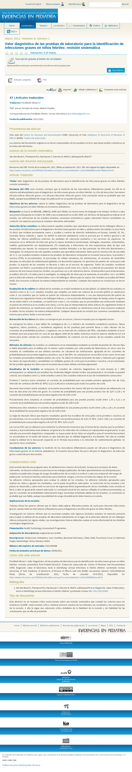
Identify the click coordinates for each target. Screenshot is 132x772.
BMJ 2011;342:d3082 (98, 591)
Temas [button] (43, 25)
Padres (96, 25)
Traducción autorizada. (35, 138)
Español (29, 4)
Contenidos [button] (27, 25)
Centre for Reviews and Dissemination (42, 134)
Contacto (121, 625)
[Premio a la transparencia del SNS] (66, 653)
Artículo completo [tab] (22, 79)
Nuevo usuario (53, 4)
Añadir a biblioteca (87, 89)
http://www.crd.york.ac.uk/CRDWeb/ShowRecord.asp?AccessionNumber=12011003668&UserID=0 (56, 577)
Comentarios (79, 25)
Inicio (11, 25)
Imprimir (67, 89)
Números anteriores (49, 625)
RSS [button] (13, 31)
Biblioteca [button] (113, 25)
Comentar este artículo (115, 89)
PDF (45, 79)
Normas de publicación (74, 625)
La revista (92, 625)
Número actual (30, 625)
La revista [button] (58, 25)
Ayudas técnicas (32, 765)
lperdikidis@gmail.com (79, 113)
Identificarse (75, 4)
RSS (111, 625)
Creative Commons (74, 755)
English (38, 4)
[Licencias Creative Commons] (66, 687)
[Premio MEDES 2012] (66, 636)
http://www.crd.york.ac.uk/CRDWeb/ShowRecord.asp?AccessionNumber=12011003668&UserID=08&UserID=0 (61, 170)
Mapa (103, 625)
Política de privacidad (12, 765)
